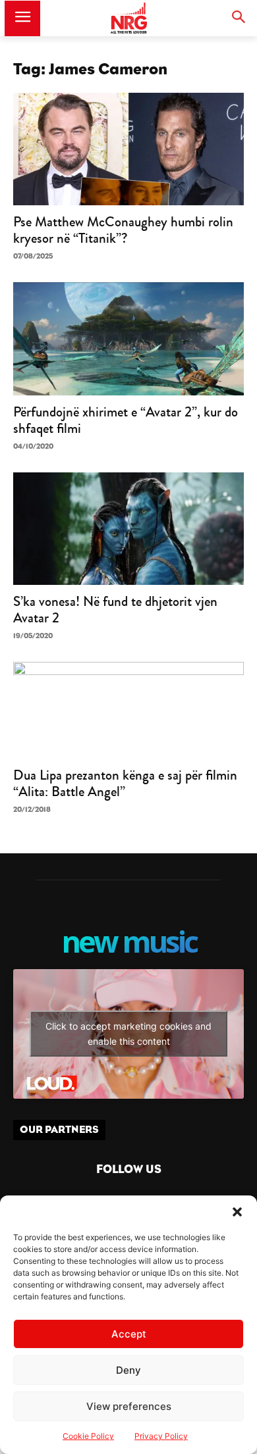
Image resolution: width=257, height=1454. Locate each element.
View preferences (128, 1406)
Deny (128, 1370)
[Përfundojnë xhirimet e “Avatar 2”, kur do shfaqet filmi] (128, 338)
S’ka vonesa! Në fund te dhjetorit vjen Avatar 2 (115, 609)
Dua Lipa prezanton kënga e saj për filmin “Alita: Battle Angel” (125, 783)
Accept (128, 1334)
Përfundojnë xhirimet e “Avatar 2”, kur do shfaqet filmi (125, 420)
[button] (237, 1211)
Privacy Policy (161, 1436)
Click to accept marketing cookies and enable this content (128, 1033)
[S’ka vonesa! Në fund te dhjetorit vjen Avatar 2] (128, 528)
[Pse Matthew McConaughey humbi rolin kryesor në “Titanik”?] (128, 149)
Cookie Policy (88, 1436)
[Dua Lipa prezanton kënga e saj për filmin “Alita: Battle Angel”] (128, 710)
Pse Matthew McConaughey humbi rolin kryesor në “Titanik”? (123, 230)
